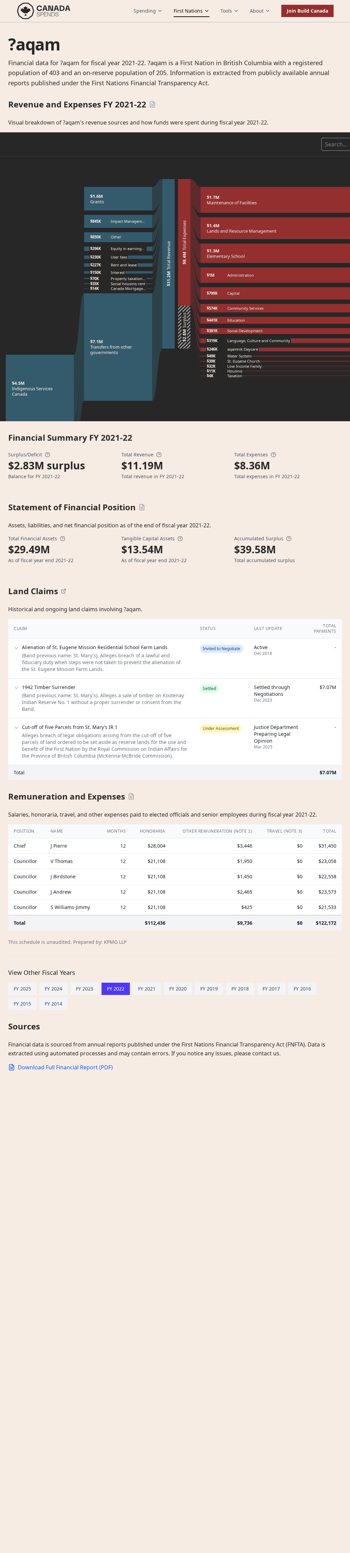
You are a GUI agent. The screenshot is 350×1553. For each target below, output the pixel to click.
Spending (145, 11)
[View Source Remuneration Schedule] (131, 796)
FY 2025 (22, 988)
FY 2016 (302, 988)
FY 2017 (271, 988)
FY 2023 (84, 988)
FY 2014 (53, 1003)
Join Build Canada (307, 11)
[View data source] (63, 591)
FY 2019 (209, 988)
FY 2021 (147, 988)
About (257, 11)
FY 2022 (115, 988)
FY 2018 (240, 988)
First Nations (188, 11)
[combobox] (325, 144)
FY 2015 (22, 1003)
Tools (226, 11)
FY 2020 (178, 988)
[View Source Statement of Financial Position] (141, 507)
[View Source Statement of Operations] (152, 104)
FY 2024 (53, 988)
